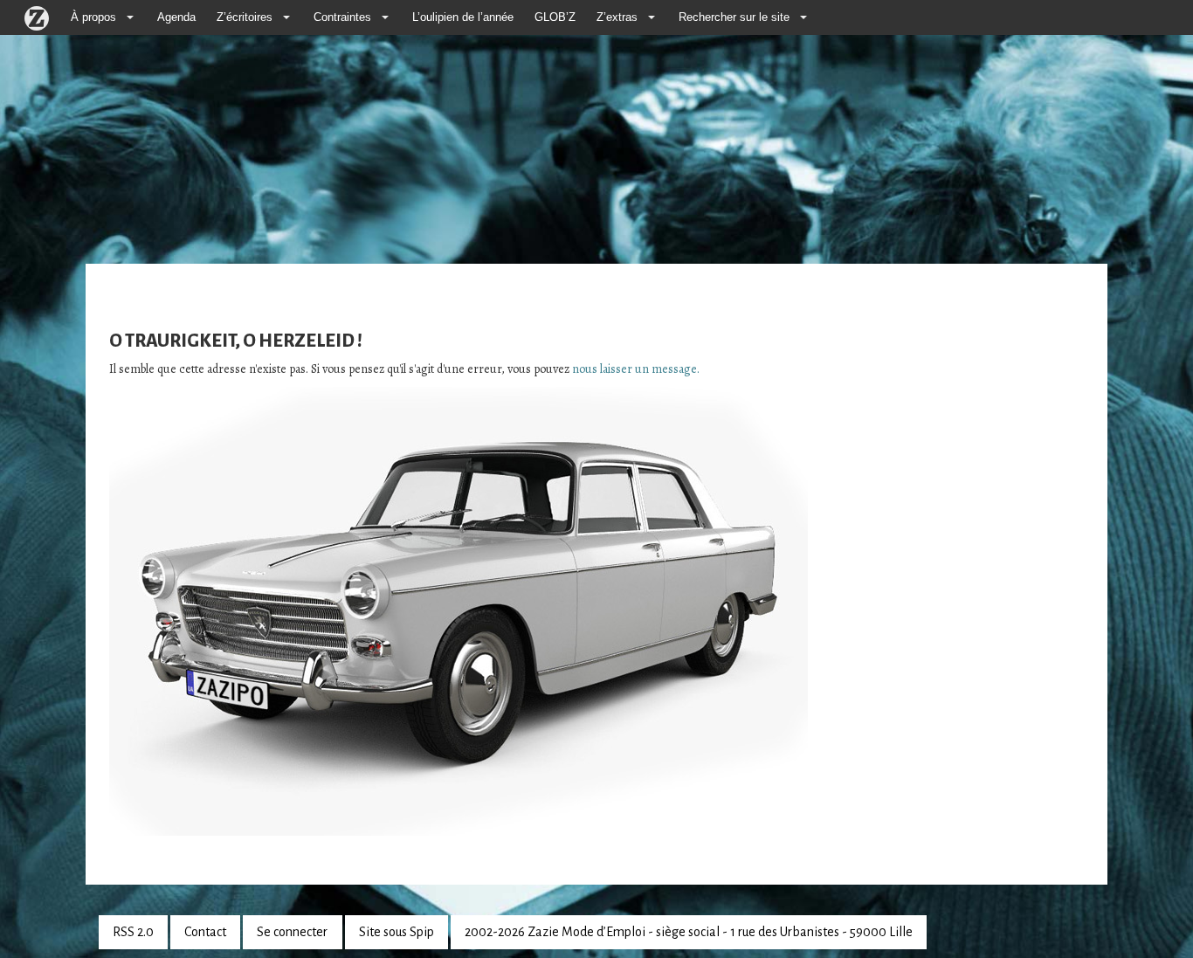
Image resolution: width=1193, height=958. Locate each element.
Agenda (176, 17)
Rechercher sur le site (734, 17)
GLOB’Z (555, 17)
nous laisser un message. (636, 369)
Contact (205, 932)
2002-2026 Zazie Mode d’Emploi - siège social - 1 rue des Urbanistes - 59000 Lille (689, 932)
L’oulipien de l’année (463, 17)
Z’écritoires (244, 17)
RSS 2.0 (133, 932)
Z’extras (617, 17)
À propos (93, 17)
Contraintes (342, 17)
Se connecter (292, 932)
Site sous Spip (396, 932)
